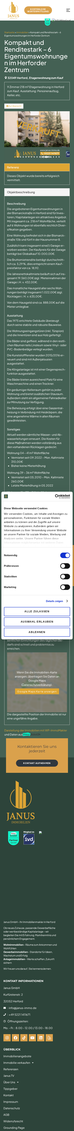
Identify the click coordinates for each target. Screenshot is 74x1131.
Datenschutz (11, 1108)
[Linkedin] (40, 1037)
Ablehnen (37, 632)
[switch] (65, 566)
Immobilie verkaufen (16, 1062)
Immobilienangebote (17, 1056)
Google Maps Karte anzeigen (37, 691)
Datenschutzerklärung (36, 684)
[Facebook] (15, 1037)
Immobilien (22, 32)
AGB (6, 1114)
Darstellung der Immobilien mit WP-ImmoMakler (35, 730)
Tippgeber (10, 1088)
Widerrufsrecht (13, 1121)
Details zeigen (54, 601)
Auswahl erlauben (37, 621)
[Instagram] (7, 1037)
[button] (15, 157)
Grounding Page (14, 1127)
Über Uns (9, 1082)
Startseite (9, 32)
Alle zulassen (36, 611)
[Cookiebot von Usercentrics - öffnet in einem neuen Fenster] (55, 496)
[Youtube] (32, 1037)
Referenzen (10, 1069)
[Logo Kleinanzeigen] (49, 1037)
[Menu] (69, 10)
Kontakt (8, 1095)
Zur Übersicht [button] (15, 106)
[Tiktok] (24, 1037)
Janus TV (8, 1075)
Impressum (10, 1101)
